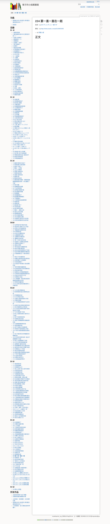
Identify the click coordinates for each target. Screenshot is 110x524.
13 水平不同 (16, 54)
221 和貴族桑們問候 (18, 451)
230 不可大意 (16, 466)
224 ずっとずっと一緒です (49, 25)
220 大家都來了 (17, 449)
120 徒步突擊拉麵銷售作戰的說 (21, 251)
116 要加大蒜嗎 (17, 245)
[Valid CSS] (62, 519)
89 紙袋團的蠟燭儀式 (18, 196)
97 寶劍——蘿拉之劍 (18, 210)
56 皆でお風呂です (18, 131)
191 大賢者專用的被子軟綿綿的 (21, 397)
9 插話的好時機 (17, 47)
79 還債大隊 (16, 176)
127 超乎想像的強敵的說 (19, 267)
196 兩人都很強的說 (18, 405)
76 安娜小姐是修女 (18, 171)
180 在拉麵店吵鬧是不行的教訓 (21, 379)
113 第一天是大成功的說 (19, 240)
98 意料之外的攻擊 (18, 211)
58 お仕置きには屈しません (20, 134)
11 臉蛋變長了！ (17, 51)
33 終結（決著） (17, 88)
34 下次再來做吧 (17, 89)
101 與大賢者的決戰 (18, 217)
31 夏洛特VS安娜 (17, 84)
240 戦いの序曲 (17, 489)
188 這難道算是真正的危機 (20, 392)
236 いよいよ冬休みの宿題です (21, 477)
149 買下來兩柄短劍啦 (19, 317)
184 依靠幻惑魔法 (17, 385)
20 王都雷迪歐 (16, 66)
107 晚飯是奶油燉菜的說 (19, 230)
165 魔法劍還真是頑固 (19, 350)
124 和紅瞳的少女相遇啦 (19, 260)
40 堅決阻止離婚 (17, 103)
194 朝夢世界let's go (18, 402)
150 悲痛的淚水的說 (18, 318)
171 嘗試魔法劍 (17, 363)
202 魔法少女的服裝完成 (19, 416)
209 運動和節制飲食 (18, 430)
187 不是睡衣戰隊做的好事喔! (21, 390)
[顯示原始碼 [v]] (101, 21)
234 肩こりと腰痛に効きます (20, 472)
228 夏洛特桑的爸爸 (18, 462)
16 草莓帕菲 (16, 59)
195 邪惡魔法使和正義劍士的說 (21, 404)
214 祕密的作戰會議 (18, 439)
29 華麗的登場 (16, 81)
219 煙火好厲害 (17, 447)
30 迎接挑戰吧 (16, 83)
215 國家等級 (16, 440)
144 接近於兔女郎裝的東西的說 (21, 305)
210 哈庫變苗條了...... (18, 432)
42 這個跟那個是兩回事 (19, 106)
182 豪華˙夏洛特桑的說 (19, 382)
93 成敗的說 (16, 203)
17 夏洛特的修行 (17, 61)
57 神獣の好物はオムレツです (21, 133)
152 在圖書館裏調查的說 (19, 323)
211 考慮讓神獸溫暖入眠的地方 (21, 434)
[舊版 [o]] (101, 24)
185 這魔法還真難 (17, 387)
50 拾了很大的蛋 (17, 119)
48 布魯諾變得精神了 (18, 116)
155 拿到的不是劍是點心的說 (20, 328)
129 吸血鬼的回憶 (17, 270)
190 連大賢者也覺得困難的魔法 (21, 395)
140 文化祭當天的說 (18, 297)
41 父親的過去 (16, 104)
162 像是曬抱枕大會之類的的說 (21, 345)
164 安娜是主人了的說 (19, 349)
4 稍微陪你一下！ (17, 39)
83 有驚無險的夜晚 (18, 186)
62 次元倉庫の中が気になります (21, 143)
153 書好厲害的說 (17, 325)
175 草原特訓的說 (17, 370)
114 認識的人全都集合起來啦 (20, 241)
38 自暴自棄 (16, 99)
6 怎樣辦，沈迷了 (17, 42)
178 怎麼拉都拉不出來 (19, 375)
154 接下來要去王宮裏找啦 (20, 327)
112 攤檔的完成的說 (18, 238)
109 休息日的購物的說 (19, 233)
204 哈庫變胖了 (17, 422)
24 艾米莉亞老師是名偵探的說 (21, 73)
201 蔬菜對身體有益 (18, 414)
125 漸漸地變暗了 (17, 262)
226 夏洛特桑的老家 (18, 459)
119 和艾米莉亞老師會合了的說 (21, 250)
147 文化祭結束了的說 (19, 312)
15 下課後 (15, 57)
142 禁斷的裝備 (17, 300)
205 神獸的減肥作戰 (18, 424)
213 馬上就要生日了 (18, 437)
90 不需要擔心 (16, 198)
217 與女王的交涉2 (18, 444)
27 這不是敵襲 (16, 78)
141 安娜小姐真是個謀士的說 (20, 298)
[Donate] (40, 519)
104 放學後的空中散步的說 (20, 225)
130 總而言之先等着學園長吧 (20, 272)
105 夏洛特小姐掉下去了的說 (20, 226)
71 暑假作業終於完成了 (19, 163)
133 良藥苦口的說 (17, 277)
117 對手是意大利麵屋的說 (20, 246)
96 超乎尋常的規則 (18, 208)
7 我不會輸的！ (17, 44)
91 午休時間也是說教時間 (19, 200)
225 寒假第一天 (17, 457)
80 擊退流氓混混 (17, 178)
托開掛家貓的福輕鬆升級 (19, 496)
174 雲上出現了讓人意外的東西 (21, 369)
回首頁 (14, 24)
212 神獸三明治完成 (18, 435)
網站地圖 (97, 7)
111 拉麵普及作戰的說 (18, 236)
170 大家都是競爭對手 (19, 359)
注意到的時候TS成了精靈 (19, 495)
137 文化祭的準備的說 (19, 290)
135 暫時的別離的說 (18, 282)
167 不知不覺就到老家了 (19, 354)
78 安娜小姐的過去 (18, 174)
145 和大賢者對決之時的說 (20, 307)
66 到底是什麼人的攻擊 (19, 151)
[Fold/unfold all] (101, 31)
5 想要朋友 (16, 41)
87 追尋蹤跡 (16, 193)
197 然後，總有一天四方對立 (20, 407)
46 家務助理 (16, 113)
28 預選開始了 (16, 79)
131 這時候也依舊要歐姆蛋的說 (21, 273)
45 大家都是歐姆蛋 (18, 111)
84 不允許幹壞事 (17, 188)
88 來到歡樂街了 (17, 195)
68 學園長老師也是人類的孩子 (21, 155)
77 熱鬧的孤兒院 (17, 173)
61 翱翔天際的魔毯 (18, 141)
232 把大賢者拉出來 (18, 469)
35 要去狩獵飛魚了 (18, 91)
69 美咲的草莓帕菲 (18, 156)
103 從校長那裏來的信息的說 (20, 220)
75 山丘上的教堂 (17, 169)
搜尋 (99, 4)
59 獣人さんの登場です (19, 136)
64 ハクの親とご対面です (19, 146)
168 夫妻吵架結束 (17, 355)
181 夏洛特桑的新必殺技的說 (20, 380)
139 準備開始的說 (17, 295)
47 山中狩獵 (16, 114)
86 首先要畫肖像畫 (18, 191)
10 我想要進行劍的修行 (19, 49)
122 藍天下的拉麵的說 (19, 256)
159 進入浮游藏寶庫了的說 (20, 340)
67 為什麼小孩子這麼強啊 (19, 153)
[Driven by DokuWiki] (69, 519)
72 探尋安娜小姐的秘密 (19, 164)
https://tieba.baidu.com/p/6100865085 (52, 28)
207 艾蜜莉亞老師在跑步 (19, 427)
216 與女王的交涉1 (18, 442)
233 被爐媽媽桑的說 (18, 471)
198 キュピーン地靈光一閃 (20, 409)
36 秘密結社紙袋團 (18, 93)
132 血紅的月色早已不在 (19, 275)
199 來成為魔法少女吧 (19, 411)
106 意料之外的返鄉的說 (19, 228)
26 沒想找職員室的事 (18, 76)
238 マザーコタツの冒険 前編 (21, 483)
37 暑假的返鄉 (16, 94)
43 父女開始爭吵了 (18, 108)
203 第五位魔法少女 (18, 417)
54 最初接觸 (16, 126)
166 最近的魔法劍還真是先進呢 (21, 352)
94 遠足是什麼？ (17, 205)
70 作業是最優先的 (18, 158)
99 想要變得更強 (17, 213)
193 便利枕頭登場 (17, 400)
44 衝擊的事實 (16, 109)
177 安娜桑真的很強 (18, 374)
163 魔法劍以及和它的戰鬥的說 (21, 347)
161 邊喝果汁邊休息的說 (19, 344)
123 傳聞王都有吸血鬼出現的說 (21, 258)
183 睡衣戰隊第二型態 (19, 384)
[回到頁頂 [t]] (101, 34)
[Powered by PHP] (47, 519)
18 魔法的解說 (16, 62)
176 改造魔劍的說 (17, 372)
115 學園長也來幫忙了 (19, 243)
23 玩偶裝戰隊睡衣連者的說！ (21, 71)
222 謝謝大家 (16, 452)
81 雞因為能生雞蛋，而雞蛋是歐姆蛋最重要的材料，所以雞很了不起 (21, 181)
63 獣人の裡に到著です (19, 144)
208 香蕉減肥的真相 (18, 429)
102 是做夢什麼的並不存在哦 (20, 218)
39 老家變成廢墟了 (18, 101)
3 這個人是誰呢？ (17, 37)
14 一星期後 (16, 56)
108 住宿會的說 (17, 231)
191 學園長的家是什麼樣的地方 (21, 399)
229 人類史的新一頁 (18, 464)
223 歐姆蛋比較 (17, 454)
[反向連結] (101, 27)
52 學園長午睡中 (17, 123)
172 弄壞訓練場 (17, 365)
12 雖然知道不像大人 (18, 52)
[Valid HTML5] (55, 519)
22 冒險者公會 (16, 69)
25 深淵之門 (16, 74)
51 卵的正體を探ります (19, 121)
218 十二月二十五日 (18, 446)
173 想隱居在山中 (17, 367)
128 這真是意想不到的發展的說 (21, 268)
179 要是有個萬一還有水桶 (20, 377)
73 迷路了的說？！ (18, 166)
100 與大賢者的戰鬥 (18, 215)
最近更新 (82, 7)
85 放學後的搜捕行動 (18, 190)
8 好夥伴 (15, 46)
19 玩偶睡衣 (16, 64)
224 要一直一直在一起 (21, 12)
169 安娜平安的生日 (18, 357)
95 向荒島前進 (16, 206)
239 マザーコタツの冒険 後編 (21, 484)
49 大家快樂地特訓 (18, 118)
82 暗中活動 (16, 185)
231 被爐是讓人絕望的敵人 (20, 467)
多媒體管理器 (90, 7)
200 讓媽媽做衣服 (17, 412)
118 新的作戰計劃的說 (19, 248)
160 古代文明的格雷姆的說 (20, 342)
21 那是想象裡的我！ (18, 68)
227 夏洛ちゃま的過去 (19, 461)
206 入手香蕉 (16, 425)
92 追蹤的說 (16, 201)
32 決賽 (15, 86)
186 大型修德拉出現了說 (19, 389)
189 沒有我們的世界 (18, 394)
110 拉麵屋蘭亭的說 (18, 235)
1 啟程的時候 (16, 32)
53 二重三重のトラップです (20, 124)
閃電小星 (41, 32)
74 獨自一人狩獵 (17, 168)
